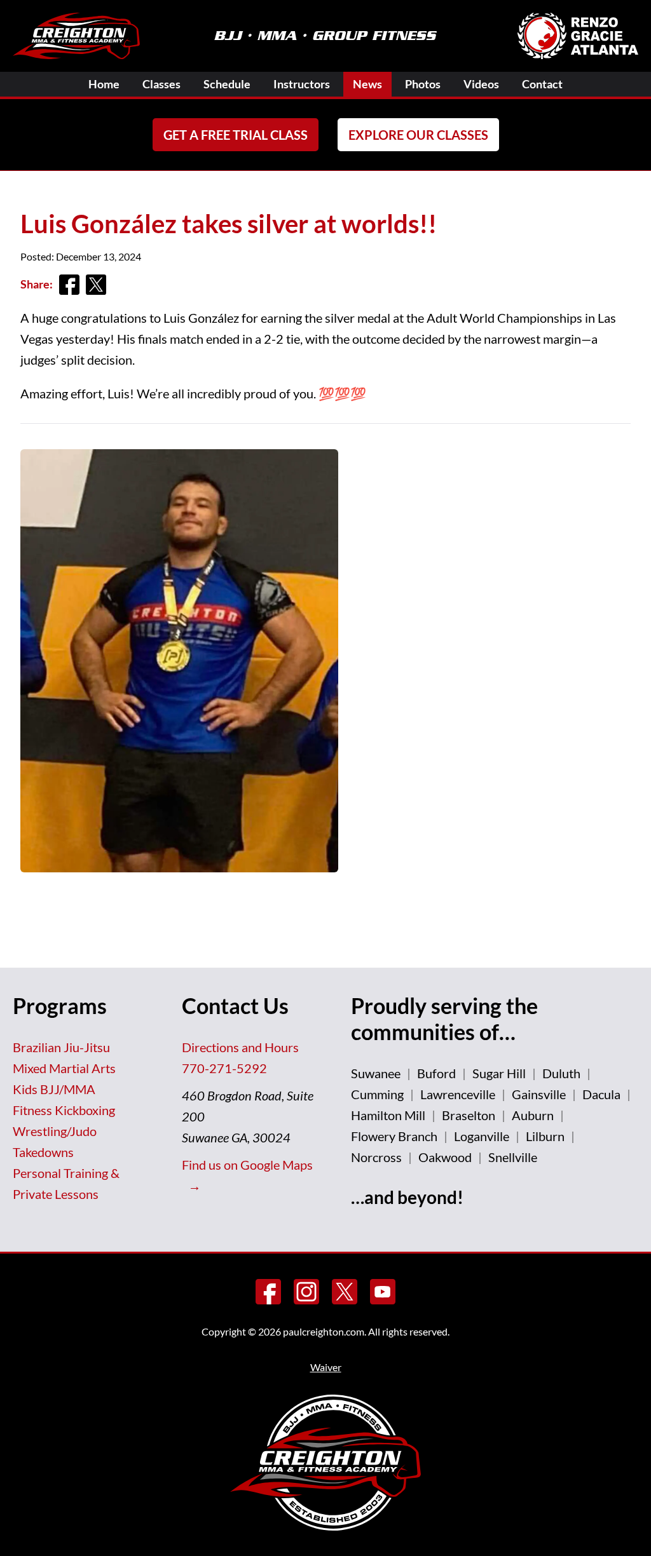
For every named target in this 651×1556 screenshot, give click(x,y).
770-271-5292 (224, 1068)
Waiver (325, 1367)
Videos (481, 84)
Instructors (301, 84)
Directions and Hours (240, 1047)
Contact (542, 84)
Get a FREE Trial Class (235, 134)
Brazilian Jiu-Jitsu (61, 1047)
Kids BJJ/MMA (54, 1089)
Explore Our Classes (418, 134)
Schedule (226, 84)
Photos (423, 84)
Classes (161, 84)
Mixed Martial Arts (64, 1068)
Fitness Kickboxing (64, 1110)
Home (104, 84)
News (367, 84)
